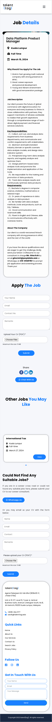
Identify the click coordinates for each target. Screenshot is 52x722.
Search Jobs (10, 645)
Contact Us (10, 641)
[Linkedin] (31, 372)
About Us (8, 634)
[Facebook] (21, 372)
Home (7, 630)
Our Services (10, 638)
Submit (26, 353)
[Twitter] (26, 372)
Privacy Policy (10, 649)
